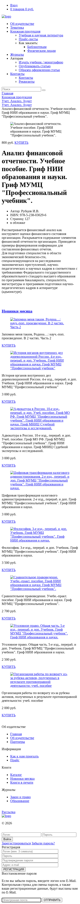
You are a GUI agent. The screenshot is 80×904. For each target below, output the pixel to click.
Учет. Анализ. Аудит (17, 101)
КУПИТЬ (21, 142)
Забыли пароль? (43, 843)
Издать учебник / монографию (41, 62)
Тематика (17, 27)
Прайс (14, 760)
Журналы (17, 54)
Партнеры (17, 742)
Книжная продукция (25, 31)
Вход (13, 5)
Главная (7, 93)
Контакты (17, 74)
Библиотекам (37, 47)
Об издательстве (22, 23)
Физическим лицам (41, 50)
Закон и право (20, 797)
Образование (19, 801)
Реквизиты (27, 81)
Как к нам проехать (24, 756)
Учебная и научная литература (41, 35)
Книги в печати (21, 782)
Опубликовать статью (35, 66)
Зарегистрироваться (16, 843)
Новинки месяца (17, 311)
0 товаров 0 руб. (22, 9)
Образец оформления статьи (39, 70)
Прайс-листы (28, 39)
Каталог (16, 775)
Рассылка (8, 812)
